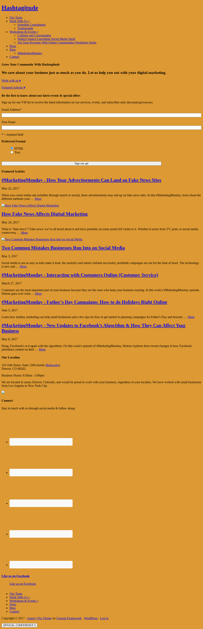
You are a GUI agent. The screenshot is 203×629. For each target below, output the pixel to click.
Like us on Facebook (16, 576)
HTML (19, 148)
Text (17, 152)
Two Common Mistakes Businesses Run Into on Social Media (63, 247)
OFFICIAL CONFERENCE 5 (19, 625)
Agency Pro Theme (39, 618)
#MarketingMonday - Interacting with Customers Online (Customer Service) (80, 274)
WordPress (91, 618)
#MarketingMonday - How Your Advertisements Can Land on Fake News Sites (81, 180)
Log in (104, 618)
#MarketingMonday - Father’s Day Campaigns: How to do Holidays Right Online (84, 302)
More (38, 198)
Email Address (11, 109)
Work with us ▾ (11, 80)
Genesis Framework (68, 618)
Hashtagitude (20, 7)
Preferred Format (14, 141)
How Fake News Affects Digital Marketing (45, 213)
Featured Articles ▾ (13, 87)
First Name (8, 122)
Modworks (52, 365)
